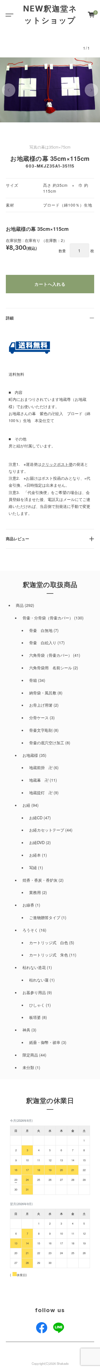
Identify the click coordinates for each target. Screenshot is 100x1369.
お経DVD (37, 842)
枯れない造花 (34, 967)
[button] (8, 90)
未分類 (28, 1067)
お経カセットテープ (46, 830)
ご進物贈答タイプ (44, 917)
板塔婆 (35, 1017)
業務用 (35, 892)
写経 (33, 867)
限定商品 (30, 1055)
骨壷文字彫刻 (40, 730)
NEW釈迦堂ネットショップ (50, 14)
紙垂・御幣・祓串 (44, 1042)
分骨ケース (39, 717)
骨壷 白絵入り (42, 642)
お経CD (35, 817)
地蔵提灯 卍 (40, 792)
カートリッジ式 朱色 (48, 955)
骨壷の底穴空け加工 (46, 742)
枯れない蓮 (39, 980)
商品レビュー (17, 538)
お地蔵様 (30, 755)
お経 (26, 805)
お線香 (28, 905)
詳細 (10, 318)
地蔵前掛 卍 (40, 767)
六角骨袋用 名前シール (50, 667)
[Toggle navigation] (8, 14)
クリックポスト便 (56, 464)
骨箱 (33, 680)
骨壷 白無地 (40, 630)
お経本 (35, 855)
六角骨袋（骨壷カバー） (50, 655)
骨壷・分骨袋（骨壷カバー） (47, 618)
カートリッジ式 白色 (48, 942)
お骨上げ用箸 (40, 705)
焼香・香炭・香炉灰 (40, 880)
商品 (20, 605)
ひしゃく (37, 1005)
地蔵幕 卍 (39, 780)
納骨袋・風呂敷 (42, 693)
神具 (26, 1030)
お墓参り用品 (34, 992)
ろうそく (30, 930)
